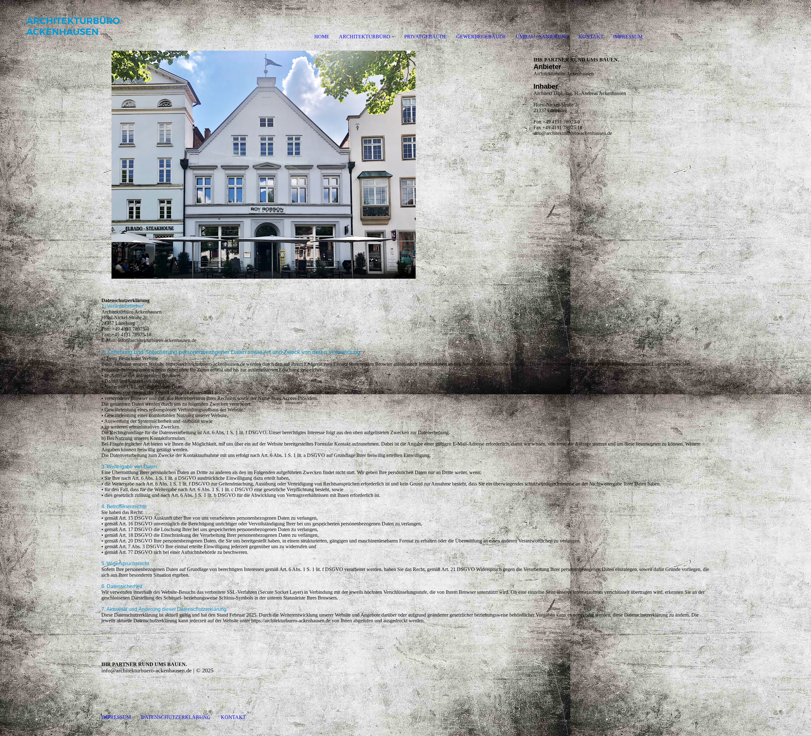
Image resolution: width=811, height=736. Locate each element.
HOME (321, 36)
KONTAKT (590, 36)
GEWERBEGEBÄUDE (481, 36)
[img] (73, 25)
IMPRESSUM (627, 36)
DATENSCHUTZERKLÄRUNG (171, 717)
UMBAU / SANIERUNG (542, 36)
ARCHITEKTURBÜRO (364, 36)
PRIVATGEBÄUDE (425, 36)
